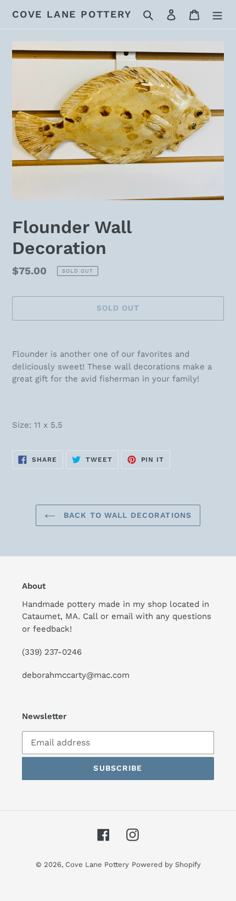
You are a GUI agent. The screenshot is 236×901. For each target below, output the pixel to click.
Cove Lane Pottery (72, 14)
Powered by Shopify (166, 864)
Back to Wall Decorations (126, 515)
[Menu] (217, 14)
